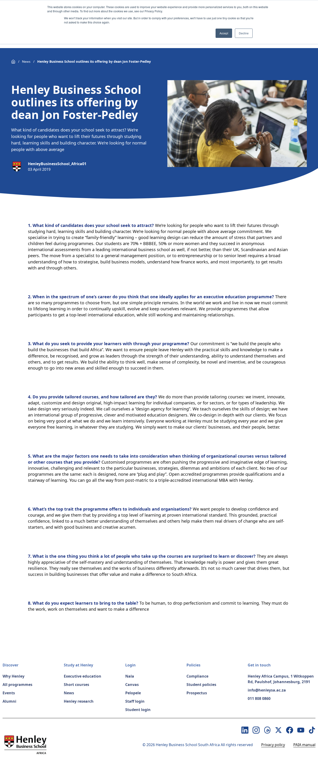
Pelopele (133, 692)
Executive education (82, 676)
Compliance (197, 676)
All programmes (17, 684)
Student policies (201, 684)
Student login (138, 709)
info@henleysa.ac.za (267, 690)
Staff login (135, 701)
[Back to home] (13, 61)
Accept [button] (224, 33)
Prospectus (196, 692)
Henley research (79, 701)
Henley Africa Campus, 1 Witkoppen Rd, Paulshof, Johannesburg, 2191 (281, 679)
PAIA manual (304, 744)
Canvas (132, 684)
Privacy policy (273, 744)
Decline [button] (244, 33)
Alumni (9, 701)
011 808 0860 (259, 698)
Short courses (76, 684)
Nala (129, 676)
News (26, 61)
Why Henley (13, 676)
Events (9, 692)
